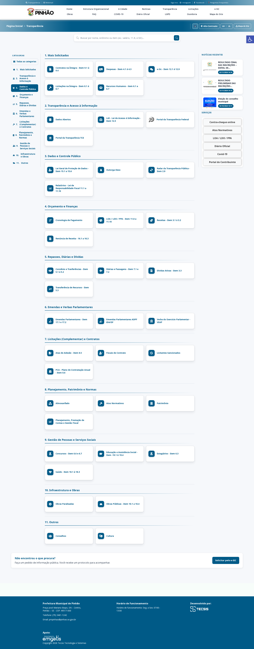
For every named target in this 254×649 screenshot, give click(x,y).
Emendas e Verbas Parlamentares (25, 114)
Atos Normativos (222, 130)
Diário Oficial (143, 14)
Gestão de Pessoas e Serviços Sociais (25, 146)
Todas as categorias (26, 61)
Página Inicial (15, 26)
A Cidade (122, 9)
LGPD (167, 14)
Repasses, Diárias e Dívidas (26, 104)
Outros (22, 163)
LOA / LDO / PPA (222, 138)
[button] (250, 39)
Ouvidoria (192, 14)
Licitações (193, 9)
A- (229, 26)
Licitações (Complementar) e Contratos (26, 124)
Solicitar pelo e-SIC (225, 560)
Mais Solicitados (26, 69)
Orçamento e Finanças (24, 96)
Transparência (34, 2)
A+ (223, 26)
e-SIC (216, 9)
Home (69, 9)
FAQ (94, 14)
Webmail (49, 2)
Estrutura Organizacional (96, 9)
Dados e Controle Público (26, 88)
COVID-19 (118, 14)
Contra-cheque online (222, 122)
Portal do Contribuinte (222, 162)
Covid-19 (222, 154)
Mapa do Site (216, 14)
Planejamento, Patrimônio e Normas (24, 135)
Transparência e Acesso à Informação (25, 78)
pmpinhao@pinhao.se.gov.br (62, 619)
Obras (70, 14)
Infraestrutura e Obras (25, 155)
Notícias (146, 9)
